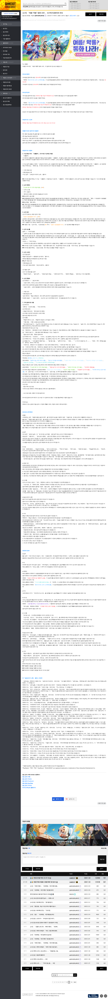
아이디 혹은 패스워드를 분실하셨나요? (9, 18)
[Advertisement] (64, 26)
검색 (75, 975)
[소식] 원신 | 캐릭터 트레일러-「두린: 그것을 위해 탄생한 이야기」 (44, 930)
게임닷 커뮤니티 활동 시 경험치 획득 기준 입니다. (45, 882)
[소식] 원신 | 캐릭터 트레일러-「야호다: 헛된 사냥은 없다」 (44, 947)
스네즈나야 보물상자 (46, 6)
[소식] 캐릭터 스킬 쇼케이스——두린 (38, 959)
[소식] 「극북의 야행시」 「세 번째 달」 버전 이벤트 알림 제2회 (44, 886)
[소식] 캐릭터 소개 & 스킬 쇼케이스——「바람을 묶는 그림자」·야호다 (44, 951)
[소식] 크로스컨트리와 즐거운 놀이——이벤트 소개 (42, 898)
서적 (53, 6)
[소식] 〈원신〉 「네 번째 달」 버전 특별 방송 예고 (42, 914)
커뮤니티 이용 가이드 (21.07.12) (41, 878)
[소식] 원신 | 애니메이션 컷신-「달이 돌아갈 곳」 (41, 902)
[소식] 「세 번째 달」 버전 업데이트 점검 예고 (40, 935)
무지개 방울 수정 (59, 6)
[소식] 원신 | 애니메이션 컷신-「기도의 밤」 (40, 910)
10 (71, 982)
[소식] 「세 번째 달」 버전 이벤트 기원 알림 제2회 (41, 890)
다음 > (75, 982)
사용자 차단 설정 (102, 20)
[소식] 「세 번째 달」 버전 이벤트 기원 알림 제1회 (41, 939)
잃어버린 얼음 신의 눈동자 (35, 6)
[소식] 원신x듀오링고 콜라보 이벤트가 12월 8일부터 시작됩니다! (44, 922)
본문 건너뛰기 (73, 15)
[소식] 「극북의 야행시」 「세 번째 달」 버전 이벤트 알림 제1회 (44, 943)
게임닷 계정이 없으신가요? (7, 16)
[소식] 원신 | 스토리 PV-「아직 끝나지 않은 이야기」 (42, 918)
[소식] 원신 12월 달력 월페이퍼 (37, 955)
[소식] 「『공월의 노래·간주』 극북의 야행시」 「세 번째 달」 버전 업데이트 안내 (44, 926)
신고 (78, 15)
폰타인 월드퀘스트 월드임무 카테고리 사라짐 (40, 894)
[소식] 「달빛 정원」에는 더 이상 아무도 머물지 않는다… (43, 906)
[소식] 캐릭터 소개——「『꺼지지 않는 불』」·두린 (42, 963)
